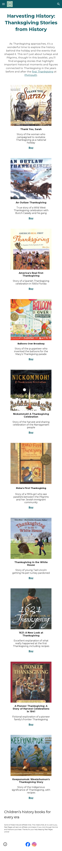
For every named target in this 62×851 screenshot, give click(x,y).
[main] (31, 23)
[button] (3, 4)
